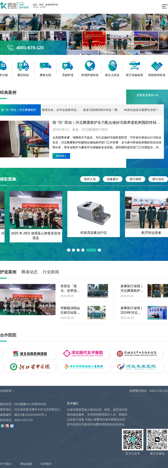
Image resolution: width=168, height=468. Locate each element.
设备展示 (112, 179)
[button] (73, 250)
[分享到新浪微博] (7, 425)
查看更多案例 (145, 95)
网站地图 (26, 464)
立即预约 (46, 464)
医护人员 (90, 179)
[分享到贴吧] (11, 425)
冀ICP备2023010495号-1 (30, 414)
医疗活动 (158, 179)
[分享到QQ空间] (2, 425)
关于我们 (5, 464)
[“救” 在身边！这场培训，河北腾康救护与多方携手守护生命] (28, 299)
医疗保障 (135, 179)
